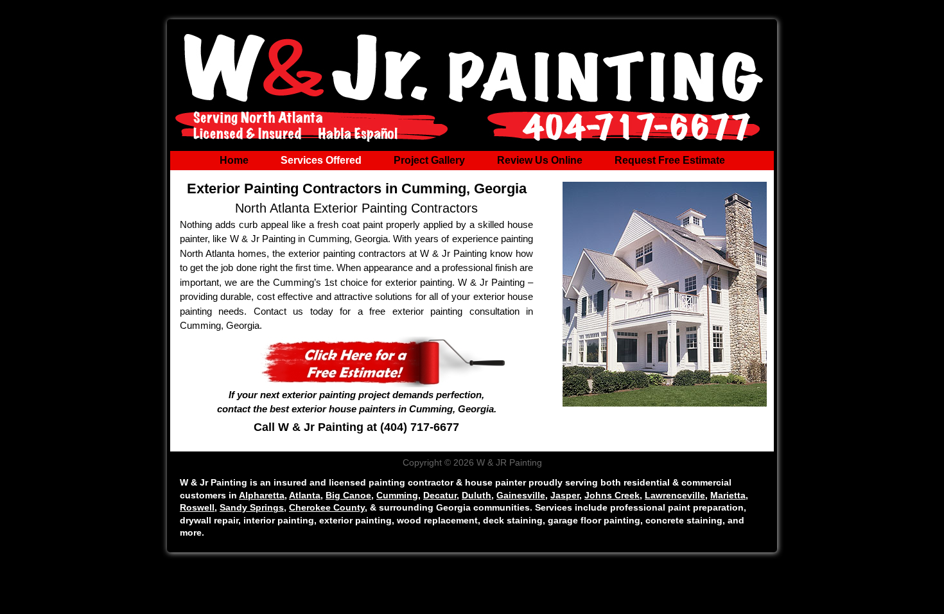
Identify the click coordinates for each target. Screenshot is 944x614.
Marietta (728, 495)
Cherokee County (327, 507)
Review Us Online (539, 160)
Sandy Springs (252, 507)
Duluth (476, 495)
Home (234, 160)
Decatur (440, 495)
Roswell (197, 507)
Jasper (564, 495)
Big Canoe (348, 495)
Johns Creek (612, 495)
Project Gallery (429, 160)
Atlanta (304, 495)
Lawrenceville (675, 495)
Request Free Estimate (670, 160)
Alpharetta (261, 495)
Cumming (397, 495)
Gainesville (520, 495)
